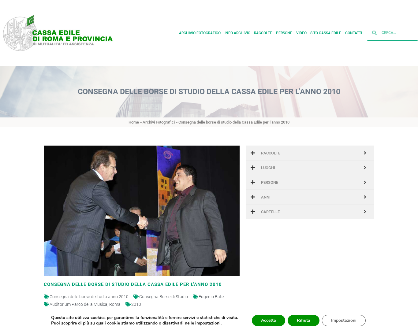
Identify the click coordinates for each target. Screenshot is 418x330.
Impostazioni (343, 320)
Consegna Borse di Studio (163, 296)
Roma (115, 304)
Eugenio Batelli (212, 296)
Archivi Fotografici (159, 122)
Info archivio (237, 33)
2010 (136, 304)
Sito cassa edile (325, 33)
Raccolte (263, 33)
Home (134, 122)
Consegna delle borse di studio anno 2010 (89, 296)
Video (301, 33)
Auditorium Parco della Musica (78, 304)
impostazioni (208, 323)
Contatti (353, 33)
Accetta (268, 320)
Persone (284, 33)
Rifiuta (303, 320)
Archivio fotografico (200, 33)
